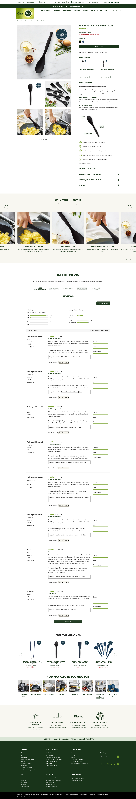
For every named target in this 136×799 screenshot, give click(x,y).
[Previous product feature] (6, 207)
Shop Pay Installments (51, 761)
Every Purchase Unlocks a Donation (79, 763)
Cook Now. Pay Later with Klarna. (54, 759)
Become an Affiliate (50, 784)
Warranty (73, 755)
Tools (85, 10)
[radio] (80, 42)
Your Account (74, 753)
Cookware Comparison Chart (53, 757)
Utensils (23, 21)
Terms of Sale (27, 794)
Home (18, 21)
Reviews (42, 2)
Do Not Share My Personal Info (24, 796)
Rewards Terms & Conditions (48, 794)
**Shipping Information (76, 761)
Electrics (56, 10)
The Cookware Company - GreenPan (29, 769)
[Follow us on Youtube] (117, 764)
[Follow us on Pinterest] (111, 764)
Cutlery (77, 10)
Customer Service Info (51, 778)
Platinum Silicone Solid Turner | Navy (71, 427)
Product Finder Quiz (78, 2)
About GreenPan (25, 753)
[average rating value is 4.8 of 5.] (83, 28)
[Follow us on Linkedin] (114, 764)
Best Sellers (30, 2)
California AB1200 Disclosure (87, 794)
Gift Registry (49, 763)
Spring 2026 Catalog (51, 765)
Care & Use (23, 780)
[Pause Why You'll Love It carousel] (128, 258)
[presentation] (80, 41)
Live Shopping (49, 755)
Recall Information (25, 786)
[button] (99, 83)
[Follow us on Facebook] (104, 764)
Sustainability (24, 757)
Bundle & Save (96, 10)
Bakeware (67, 10)
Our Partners (24, 765)
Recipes (63, 2)
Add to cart (99, 46)
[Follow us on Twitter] (101, 764)
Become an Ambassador (51, 786)
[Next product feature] (130, 207)
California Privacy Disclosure (71, 794)
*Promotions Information (77, 759)
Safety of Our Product (26, 763)
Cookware (45, 10)
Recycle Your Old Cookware (27, 759)
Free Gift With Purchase (76, 6)
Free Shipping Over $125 (60, 6)
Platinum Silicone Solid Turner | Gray (71, 610)
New (37, 2)
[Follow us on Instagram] (108, 764)
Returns (73, 757)
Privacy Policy (60, 794)
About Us (21, 2)
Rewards (57, 2)
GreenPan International (26, 767)
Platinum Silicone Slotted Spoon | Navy (71, 392)
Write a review (104, 303)
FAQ (22, 778)
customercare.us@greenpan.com (53, 780)
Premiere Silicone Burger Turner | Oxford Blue (73, 462)
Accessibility (23, 784)
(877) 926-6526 (50, 782)
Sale (106, 10)
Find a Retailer (24, 782)
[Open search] (114, 10)
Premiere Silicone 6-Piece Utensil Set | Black (73, 576)
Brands (49, 2)
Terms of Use (36, 794)
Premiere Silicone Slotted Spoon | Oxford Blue (73, 535)
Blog (69, 2)
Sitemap (106, 794)
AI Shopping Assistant (92, 2)
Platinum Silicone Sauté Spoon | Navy (71, 357)
